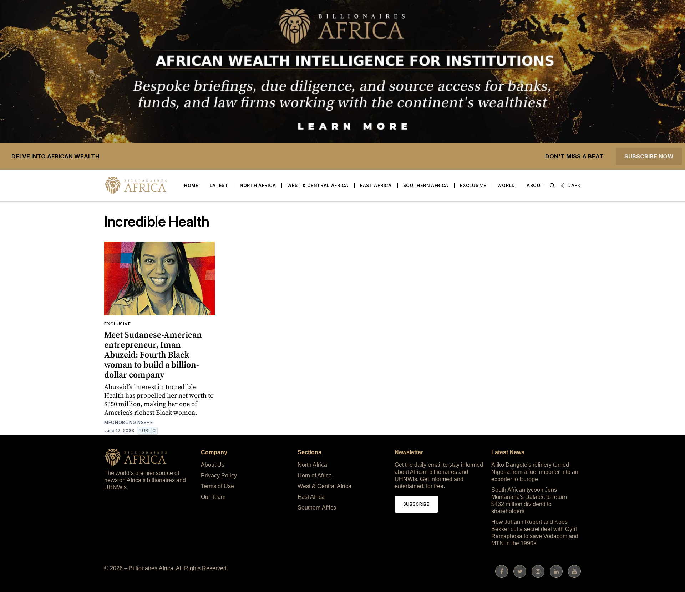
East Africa (376, 185)
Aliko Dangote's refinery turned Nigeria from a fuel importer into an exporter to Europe (534, 472)
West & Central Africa (318, 185)
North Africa (258, 185)
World (506, 185)
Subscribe (416, 504)
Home (191, 185)
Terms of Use (217, 486)
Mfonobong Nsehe (128, 422)
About (535, 185)
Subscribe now (649, 156)
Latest (219, 185)
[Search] (552, 185)
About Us (212, 465)
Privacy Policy (219, 475)
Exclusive (473, 185)
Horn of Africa (315, 475)
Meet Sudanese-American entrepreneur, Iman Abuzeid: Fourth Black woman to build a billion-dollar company (153, 354)
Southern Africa (426, 185)
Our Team (213, 497)
